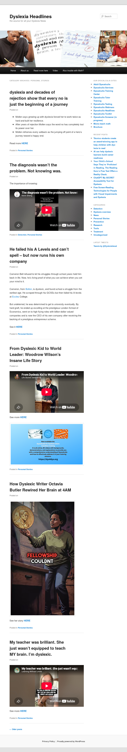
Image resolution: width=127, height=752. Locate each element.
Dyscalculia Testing (103, 103)
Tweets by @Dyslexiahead (105, 246)
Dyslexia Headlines (31, 16)
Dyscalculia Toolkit (103, 113)
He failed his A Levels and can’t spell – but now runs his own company (39, 255)
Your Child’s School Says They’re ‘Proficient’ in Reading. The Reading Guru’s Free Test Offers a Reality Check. (105, 168)
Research (98, 225)
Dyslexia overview (102, 211)
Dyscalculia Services (103, 87)
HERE (25, 143)
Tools (96, 228)
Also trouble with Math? (73, 70)
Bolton (29, 289)
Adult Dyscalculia (102, 84)
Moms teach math (102, 123)
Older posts (16, 729)
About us (25, 70)
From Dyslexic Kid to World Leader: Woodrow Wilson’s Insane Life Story (35, 354)
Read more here (41, 70)
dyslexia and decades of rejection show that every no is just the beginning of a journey (39, 98)
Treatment (98, 231)
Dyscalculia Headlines (104, 110)
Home (13, 70)
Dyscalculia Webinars (104, 107)
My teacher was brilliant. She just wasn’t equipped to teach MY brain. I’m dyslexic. (38, 648)
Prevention (99, 221)
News (96, 215)
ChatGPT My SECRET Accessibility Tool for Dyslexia (104, 181)
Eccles (15, 296)
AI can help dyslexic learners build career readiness (103, 154)
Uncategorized (100, 234)
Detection (22, 234)
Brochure (98, 126)
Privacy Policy (48, 741)
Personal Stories (25, 150)
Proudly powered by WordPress (71, 741)
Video (55, 70)
